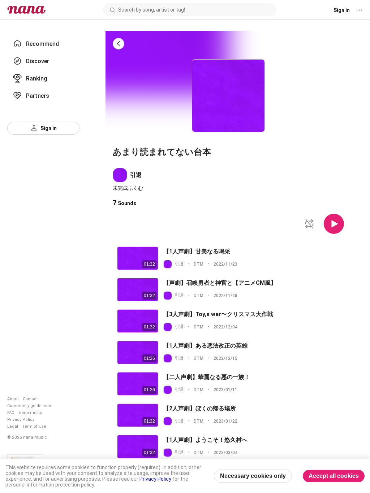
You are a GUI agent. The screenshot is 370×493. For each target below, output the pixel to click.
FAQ (10, 412)
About (12, 399)
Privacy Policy (20, 419)
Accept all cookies (334, 476)
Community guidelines (29, 405)
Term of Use (34, 426)
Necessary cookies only (253, 476)
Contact (30, 399)
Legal (12, 426)
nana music (30, 412)
